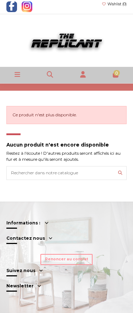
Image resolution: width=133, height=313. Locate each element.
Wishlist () (116, 4)
